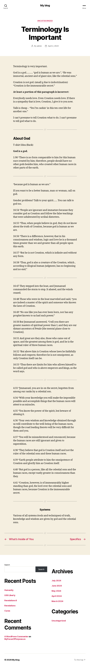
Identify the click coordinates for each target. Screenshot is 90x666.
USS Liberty (9, 595)
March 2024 (57, 601)
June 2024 (57, 586)
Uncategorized (45, 21)
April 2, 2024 (53, 46)
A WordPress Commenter (16, 636)
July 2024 (56, 580)
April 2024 (57, 596)
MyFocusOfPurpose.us (14, 639)
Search (7, 565)
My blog (45, 5)
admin (39, 46)
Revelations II (10, 600)
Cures (7, 611)
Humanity (8, 590)
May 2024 (56, 591)
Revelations (9, 605)
